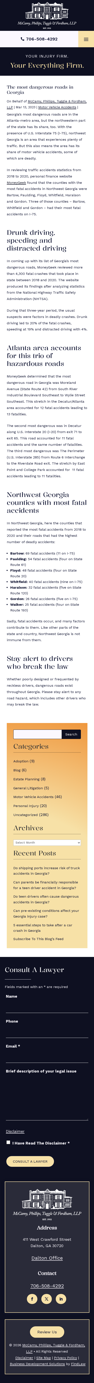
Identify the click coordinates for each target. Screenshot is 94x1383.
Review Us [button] (47, 1332)
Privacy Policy (65, 1358)
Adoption (20, 761)
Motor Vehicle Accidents (57, 107)
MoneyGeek (16, 183)
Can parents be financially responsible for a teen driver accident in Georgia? (45, 885)
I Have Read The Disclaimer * (41, 1143)
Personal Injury (26, 806)
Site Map (43, 1358)
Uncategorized (25, 815)
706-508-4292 (41, 39)
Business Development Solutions (37, 1364)
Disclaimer (15, 1131)
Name (11, 996)
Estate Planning (26, 779)
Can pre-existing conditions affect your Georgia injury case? (46, 913)
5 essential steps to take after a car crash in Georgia (42, 928)
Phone (12, 1021)
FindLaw (78, 1364)
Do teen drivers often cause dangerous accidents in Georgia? (46, 899)
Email (13, 1046)
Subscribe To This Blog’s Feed (38, 939)
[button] (86, 39)
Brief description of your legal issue (41, 1071)
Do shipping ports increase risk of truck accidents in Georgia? (46, 871)
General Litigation (28, 788)
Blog (17, 770)
